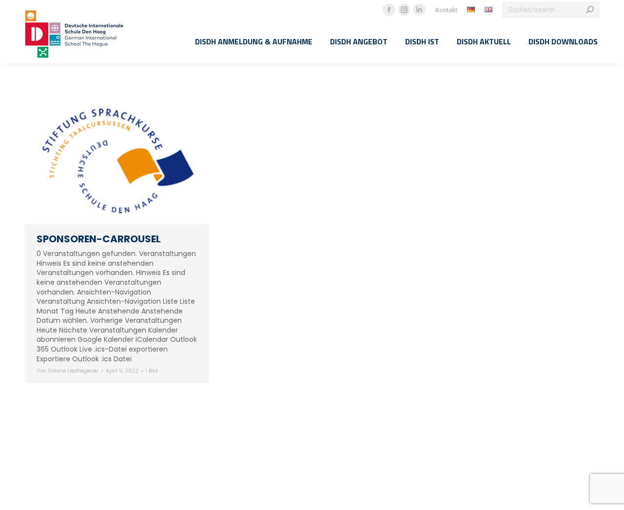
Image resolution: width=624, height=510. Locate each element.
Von (67, 371)
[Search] (590, 9)
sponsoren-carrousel (99, 239)
